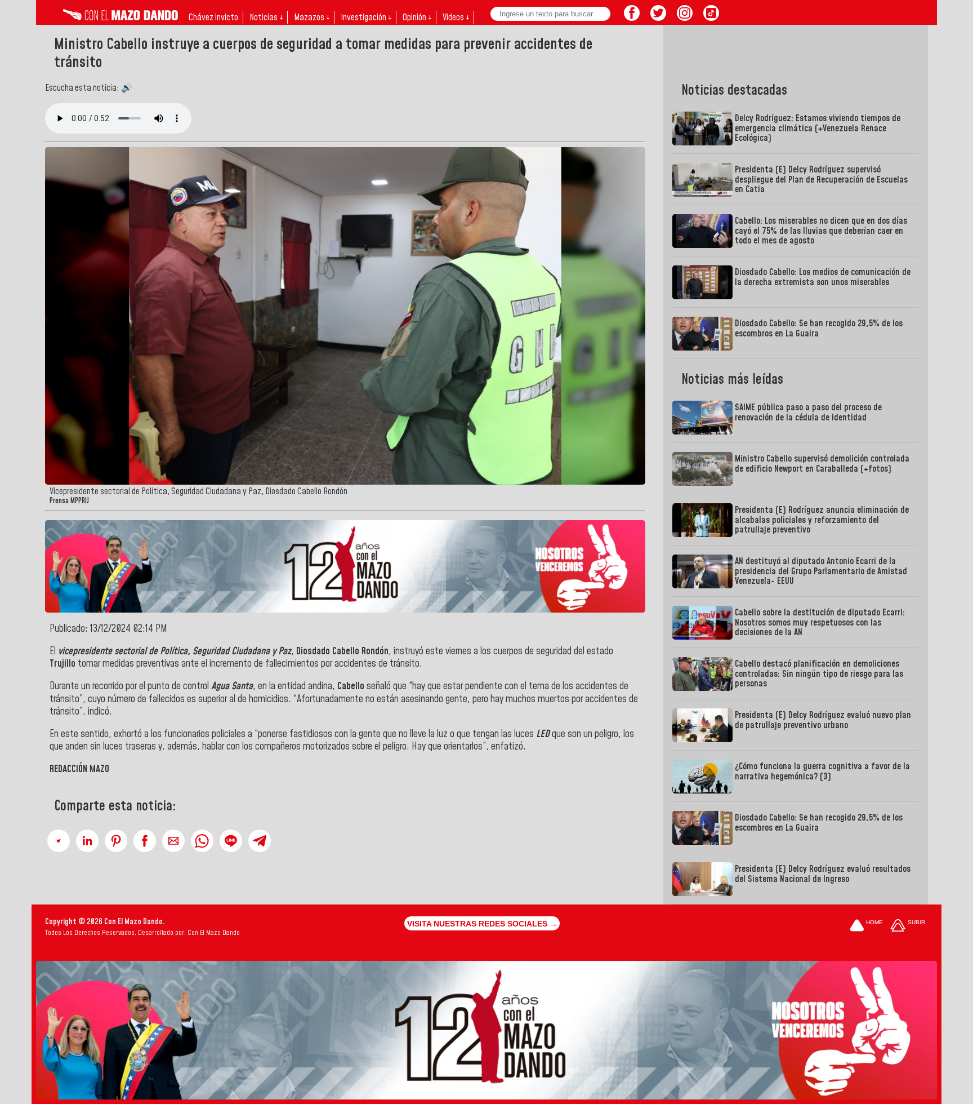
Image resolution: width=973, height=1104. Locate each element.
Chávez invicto (213, 17)
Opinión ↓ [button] (417, 17)
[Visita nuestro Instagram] (685, 17)
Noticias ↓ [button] (266, 17)
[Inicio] (120, 17)
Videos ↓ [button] (456, 17)
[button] (58, 841)
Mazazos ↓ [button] (311, 17)
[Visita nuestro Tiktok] (711, 17)
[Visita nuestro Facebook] (632, 17)
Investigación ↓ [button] (366, 17)
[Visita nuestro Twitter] (658, 17)
